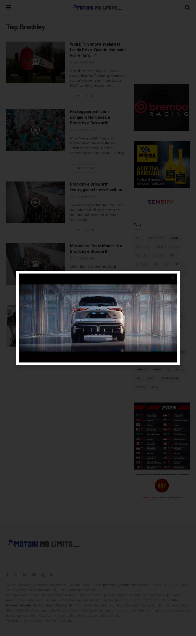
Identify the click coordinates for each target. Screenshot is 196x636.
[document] (98, 318)
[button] (173, 278)
